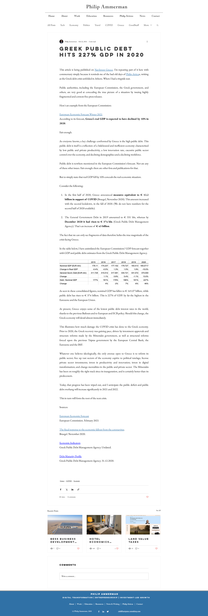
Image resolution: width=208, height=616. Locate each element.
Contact (139, 604)
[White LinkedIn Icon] (103, 611)
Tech (62, 25)
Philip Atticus (127, 604)
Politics (86, 25)
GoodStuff (134, 25)
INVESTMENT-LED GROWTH (135, 598)
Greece (121, 25)
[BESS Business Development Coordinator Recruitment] (65, 524)
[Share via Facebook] (60, 489)
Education (88, 604)
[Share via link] (78, 489)
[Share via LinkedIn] (72, 489)
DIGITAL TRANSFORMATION (78, 598)
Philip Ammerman (107, 7)
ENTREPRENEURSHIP (106, 598)
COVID (109, 25)
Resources (99, 604)
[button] (157, 25)
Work (79, 604)
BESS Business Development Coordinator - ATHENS (63, 540)
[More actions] (147, 41)
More (146, 25)
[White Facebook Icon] (99, 611)
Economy (73, 25)
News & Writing (113, 604)
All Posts (51, 25)
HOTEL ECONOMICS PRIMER (99, 540)
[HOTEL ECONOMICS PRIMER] (104, 524)
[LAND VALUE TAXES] (143, 524)
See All (158, 510)
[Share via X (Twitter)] (66, 489)
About (71, 604)
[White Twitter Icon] (108, 611)
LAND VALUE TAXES (139, 540)
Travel (97, 25)
